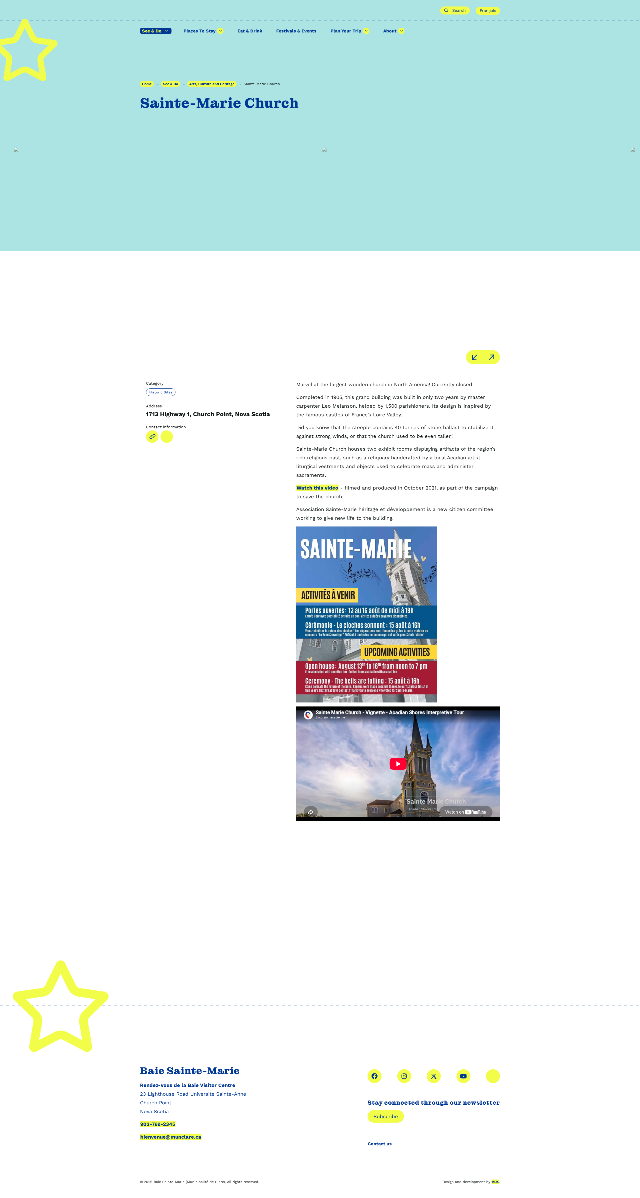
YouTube (463, 1076)
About (389, 30)
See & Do (152, 30)
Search (459, 10)
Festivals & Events (296, 30)
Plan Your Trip (345, 30)
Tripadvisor (493, 1076)
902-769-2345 (157, 1124)
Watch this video (317, 488)
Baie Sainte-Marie (287, 10)
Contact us (380, 1143)
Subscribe (386, 1116)
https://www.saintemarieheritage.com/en (152, 436)
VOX (495, 1182)
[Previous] (474, 357)
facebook (375, 1076)
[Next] (491, 357)
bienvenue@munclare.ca (170, 1137)
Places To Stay (200, 30)
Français (488, 10)
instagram (404, 1076)
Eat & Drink (250, 30)
